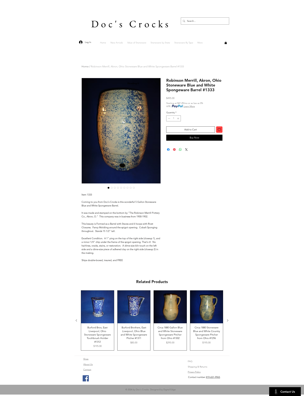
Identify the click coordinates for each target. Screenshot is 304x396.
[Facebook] (86, 378)
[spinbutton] (173, 118)
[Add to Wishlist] (219, 129)
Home (85, 66)
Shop (86, 359)
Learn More (189, 106)
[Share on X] (186, 149)
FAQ (190, 361)
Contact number (197, 377)
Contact (87, 369)
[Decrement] (169, 118)
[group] (152, 320)
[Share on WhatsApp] (180, 149)
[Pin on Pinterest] (174, 149)
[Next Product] (228, 320)
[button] (226, 42)
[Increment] (178, 118)
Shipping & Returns (197, 366)
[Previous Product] (76, 320)
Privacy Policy (194, 371)
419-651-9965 (213, 377)
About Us (88, 364)
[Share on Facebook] (168, 149)
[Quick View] (97, 307)
